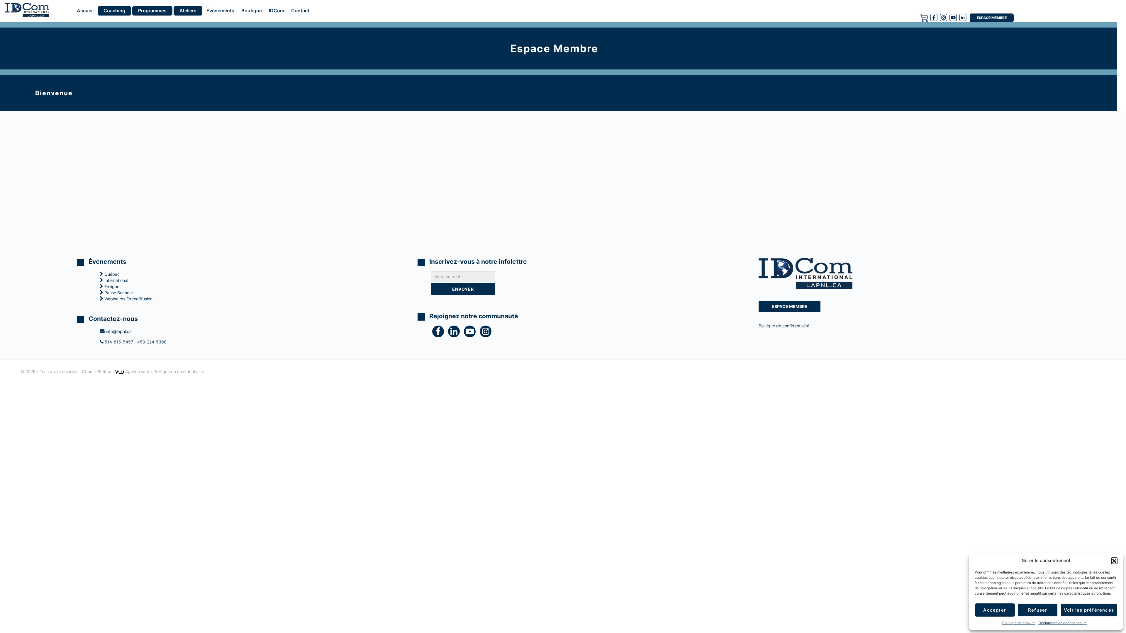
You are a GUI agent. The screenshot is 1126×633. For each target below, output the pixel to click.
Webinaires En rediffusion (127, 298)
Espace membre (992, 18)
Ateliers (187, 10)
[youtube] (953, 17)
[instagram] (943, 17)
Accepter (994, 610)
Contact (300, 10)
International (115, 280)
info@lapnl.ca (118, 331)
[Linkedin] (962, 17)
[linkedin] (456, 332)
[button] (1114, 561)
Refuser (1037, 610)
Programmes (152, 10)
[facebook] (933, 17)
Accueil (85, 10)
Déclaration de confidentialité (1062, 623)
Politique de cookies (1018, 623)
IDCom (276, 10)
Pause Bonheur (118, 292)
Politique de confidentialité (784, 325)
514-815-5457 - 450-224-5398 (135, 341)
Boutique (251, 10)
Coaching (114, 10)
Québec (111, 274)
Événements (220, 10)
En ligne (111, 286)
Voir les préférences (1089, 610)
